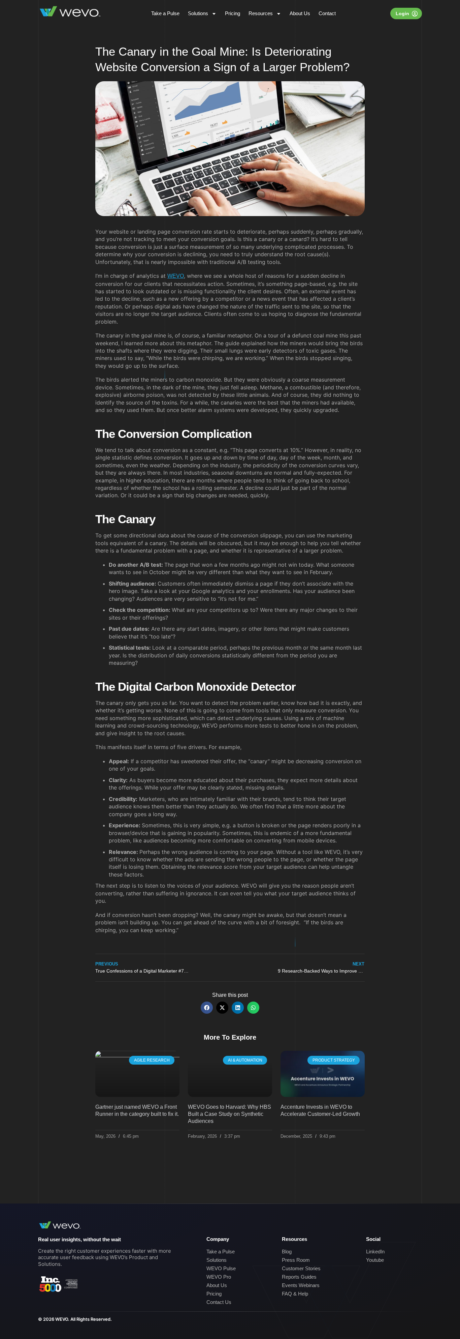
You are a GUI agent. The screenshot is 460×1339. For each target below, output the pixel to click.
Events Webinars (301, 1285)
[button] (207, 1008)
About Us (300, 13)
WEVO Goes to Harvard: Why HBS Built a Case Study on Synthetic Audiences (229, 1114)
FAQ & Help (295, 1294)
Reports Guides (299, 1277)
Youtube (375, 1260)
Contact (327, 13)
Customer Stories (301, 1268)
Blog (287, 1251)
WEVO (175, 276)
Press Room (296, 1260)
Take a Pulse (165, 13)
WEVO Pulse (221, 1268)
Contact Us (218, 1302)
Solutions (198, 13)
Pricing (232, 13)
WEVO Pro (218, 1277)
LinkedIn (375, 1251)
